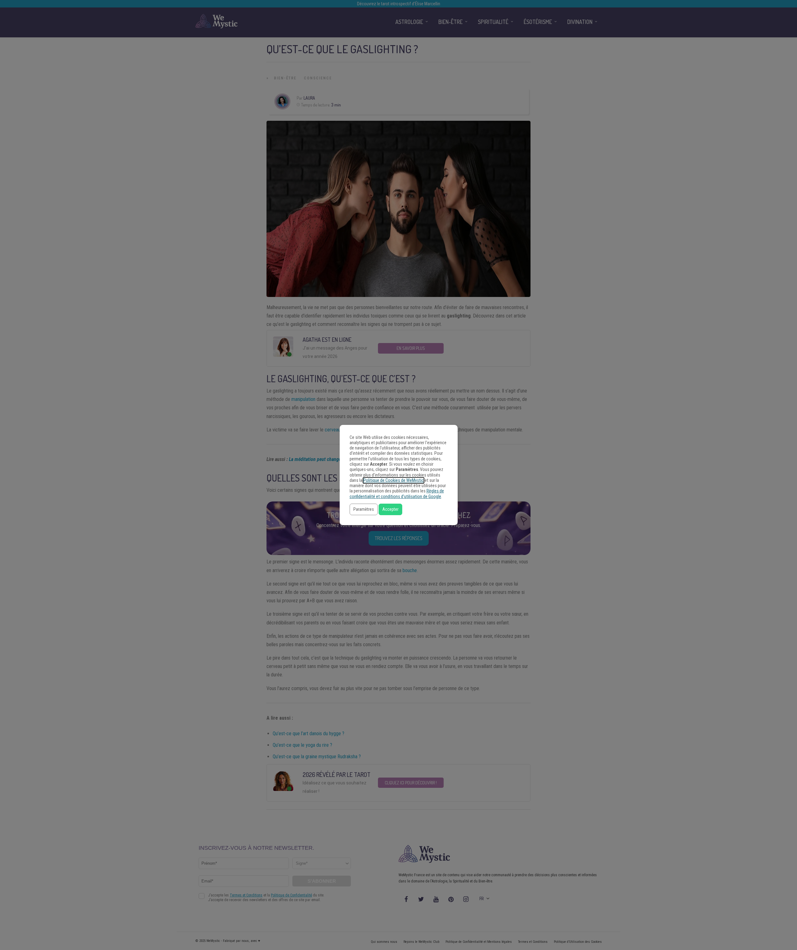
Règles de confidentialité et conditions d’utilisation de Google (397, 493)
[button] (364, 509)
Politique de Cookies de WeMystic (393, 480)
